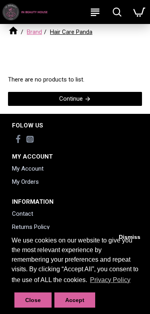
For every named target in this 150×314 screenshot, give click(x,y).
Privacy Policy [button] (110, 279)
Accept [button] (74, 300)
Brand (34, 32)
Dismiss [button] (129, 237)
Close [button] (33, 300)
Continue (71, 98)
